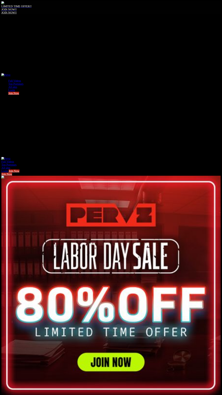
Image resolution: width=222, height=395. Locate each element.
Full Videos (14, 80)
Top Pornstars (15, 83)
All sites (12, 87)
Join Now (13, 93)
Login (11, 90)
